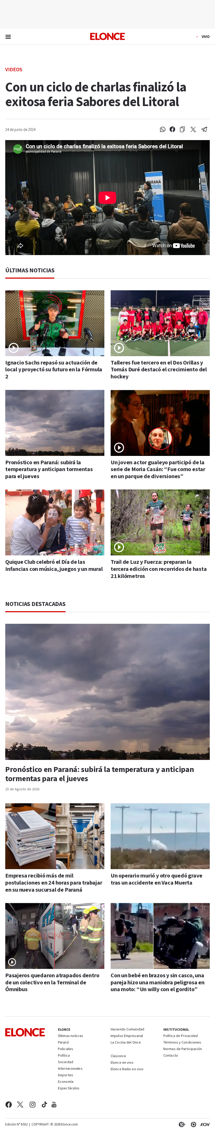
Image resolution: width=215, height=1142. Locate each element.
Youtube (54, 1104)
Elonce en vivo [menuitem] (122, 1063)
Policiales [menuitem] (65, 1049)
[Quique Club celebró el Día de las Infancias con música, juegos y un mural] (54, 522)
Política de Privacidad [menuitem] (180, 1036)
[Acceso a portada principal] (107, 36)
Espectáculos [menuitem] (68, 1088)
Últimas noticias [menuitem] (70, 1036)
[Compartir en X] (193, 129)
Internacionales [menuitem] (70, 1069)
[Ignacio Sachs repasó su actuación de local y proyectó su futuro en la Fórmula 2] (54, 323)
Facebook (8, 1104)
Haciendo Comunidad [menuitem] (127, 1030)
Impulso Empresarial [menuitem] (127, 1036)
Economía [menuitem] (65, 1082)
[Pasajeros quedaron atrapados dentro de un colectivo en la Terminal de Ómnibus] (54, 936)
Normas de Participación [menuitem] (182, 1049)
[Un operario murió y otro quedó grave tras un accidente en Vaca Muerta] (160, 836)
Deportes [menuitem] (65, 1075)
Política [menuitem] (64, 1056)
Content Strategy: (181, 1124)
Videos (13, 69)
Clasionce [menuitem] (118, 1056)
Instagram (32, 1104)
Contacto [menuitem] (170, 1056)
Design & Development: (204, 1124)
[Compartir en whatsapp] (162, 129)
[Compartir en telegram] (204, 129)
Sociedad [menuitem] (65, 1062)
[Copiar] (182, 129)
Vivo (206, 37)
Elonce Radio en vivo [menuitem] (127, 1069)
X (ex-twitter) (20, 1104)
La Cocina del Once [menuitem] (126, 1043)
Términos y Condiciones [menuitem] (182, 1043)
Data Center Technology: (192, 1124)
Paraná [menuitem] (63, 1043)
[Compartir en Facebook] (172, 129)
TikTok (44, 1104)
